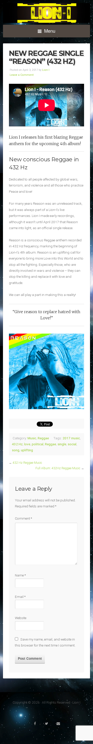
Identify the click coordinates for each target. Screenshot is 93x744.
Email (20, 597)
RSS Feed (42, 708)
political (37, 444)
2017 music (71, 438)
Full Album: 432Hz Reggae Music (57, 468)
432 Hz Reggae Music (27, 463)
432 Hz (17, 444)
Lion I (46, 13)
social (72, 444)
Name (20, 575)
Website (20, 618)
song (15, 450)
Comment (23, 518)
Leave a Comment (21, 75)
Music (32, 438)
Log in (55, 708)
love (27, 444)
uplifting (27, 450)
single (62, 444)
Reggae (43, 438)
